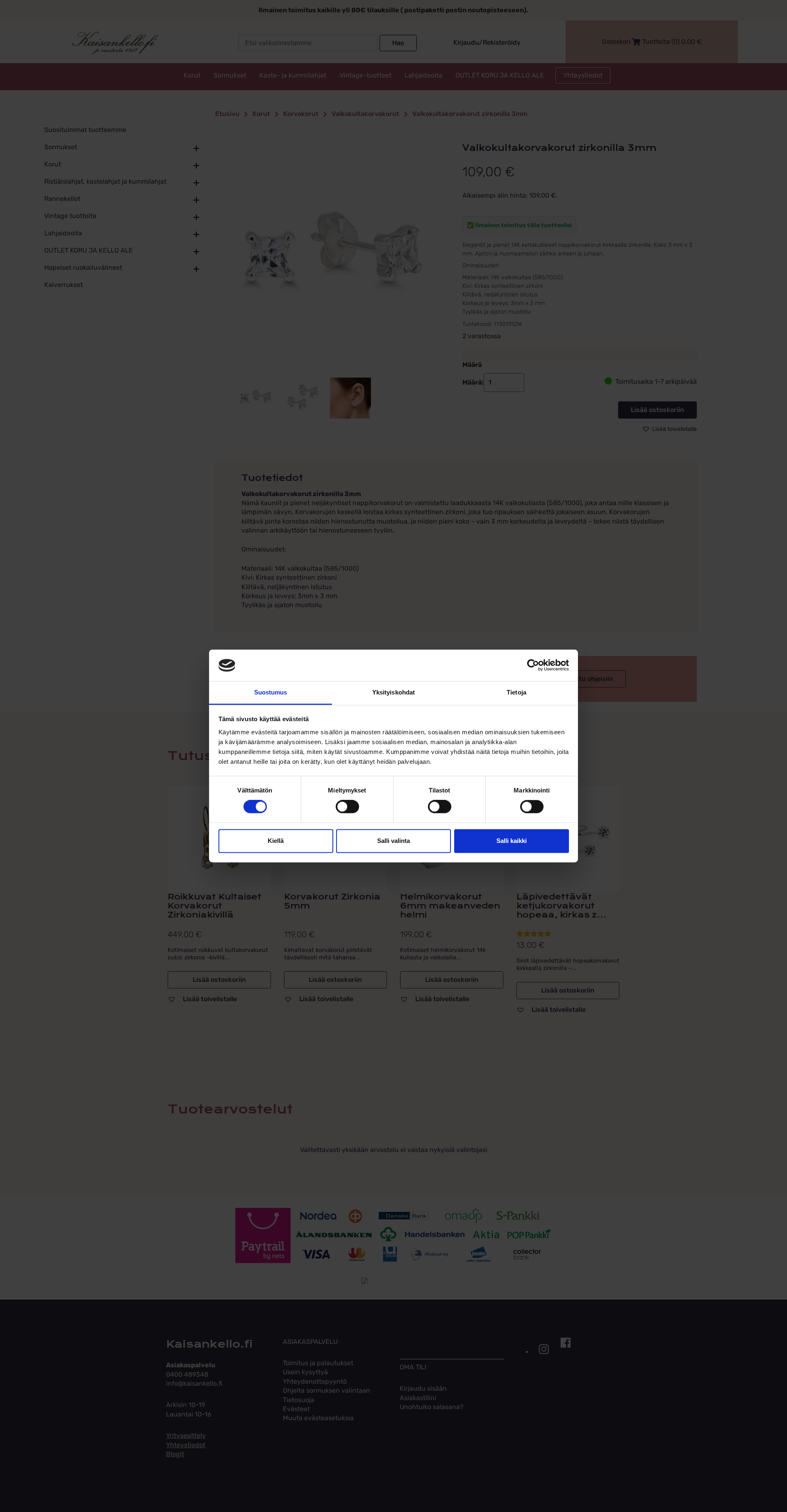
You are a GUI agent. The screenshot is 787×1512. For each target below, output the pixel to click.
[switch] (347, 806)
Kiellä (276, 840)
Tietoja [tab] (516, 692)
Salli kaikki (511, 840)
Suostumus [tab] (270, 692)
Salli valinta (393, 840)
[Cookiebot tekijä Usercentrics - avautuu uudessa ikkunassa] (533, 665)
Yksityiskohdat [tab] (393, 692)
